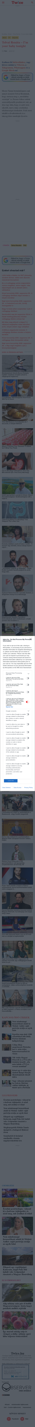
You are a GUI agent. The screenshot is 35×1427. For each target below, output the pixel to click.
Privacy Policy (28, 787)
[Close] (31, 639)
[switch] (27, 678)
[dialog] (17, 713)
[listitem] (17, 673)
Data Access (17, 787)
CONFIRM (11, 780)
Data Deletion (6, 787)
